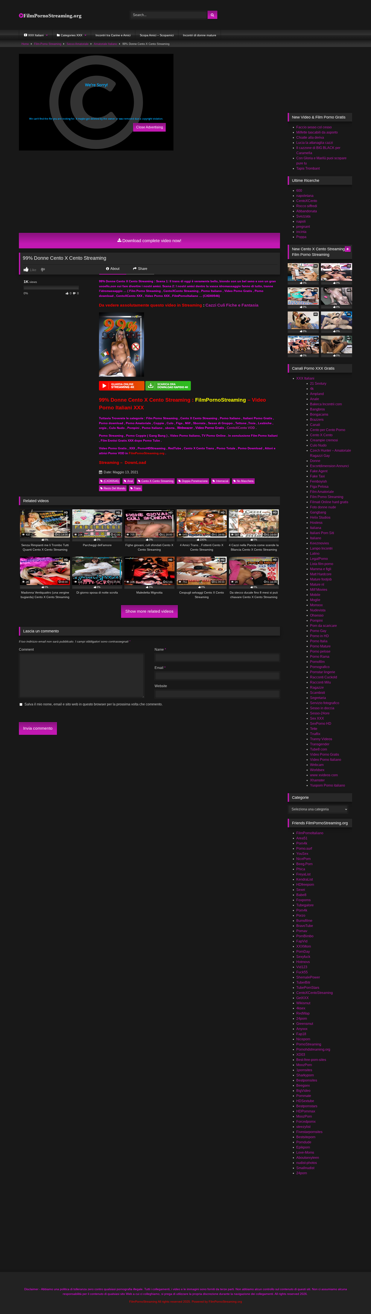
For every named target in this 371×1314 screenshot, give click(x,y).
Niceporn (303, 1039)
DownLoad (135, 462)
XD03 (300, 1054)
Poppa (301, 237)
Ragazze (317, 687)
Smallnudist (305, 1168)
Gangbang (318, 512)
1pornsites (304, 1070)
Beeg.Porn (304, 864)
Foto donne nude (323, 507)
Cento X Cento (321, 435)
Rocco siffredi (306, 206)
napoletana (304, 195)
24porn (301, 1018)
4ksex (300, 1008)
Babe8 (301, 895)
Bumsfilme (304, 920)
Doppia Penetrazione (195, 481)
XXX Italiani (305, 378)
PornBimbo (304, 936)
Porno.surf (304, 848)
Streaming (109, 462)
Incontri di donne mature (199, 35)
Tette (313, 729)
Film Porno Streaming (326, 497)
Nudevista (317, 610)
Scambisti (317, 692)
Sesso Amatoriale (77, 44)
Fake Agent (318, 471)
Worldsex (317, 770)
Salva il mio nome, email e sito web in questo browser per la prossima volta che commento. (93, 704)
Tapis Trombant (308, 168)
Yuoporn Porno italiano (327, 785)
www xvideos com (324, 775)
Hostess (316, 522)
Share (142, 268)
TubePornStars (307, 987)
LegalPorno (319, 559)
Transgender (319, 744)
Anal (130, 481)
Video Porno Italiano (325, 759)
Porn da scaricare (323, 625)
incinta (301, 232)
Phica (300, 869)
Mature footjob (321, 579)
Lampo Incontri (321, 548)
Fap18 (301, 1034)
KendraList (304, 879)
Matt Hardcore (320, 574)
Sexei (300, 890)
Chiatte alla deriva (310, 137)
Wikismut (303, 1003)
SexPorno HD (320, 723)
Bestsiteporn (305, 1137)
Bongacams (319, 414)
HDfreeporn (305, 884)
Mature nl (317, 584)
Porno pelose (320, 651)
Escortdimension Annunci (329, 466)
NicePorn (303, 859)
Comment (26, 649)
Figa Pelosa (319, 486)
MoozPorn (304, 1065)
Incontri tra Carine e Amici (113, 35)
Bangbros (317, 409)
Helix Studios (320, 517)
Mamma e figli (320, 569)
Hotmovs (303, 962)
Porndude (303, 1142)
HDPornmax (305, 1111)
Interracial (222, 481)
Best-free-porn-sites (311, 1060)
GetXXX (302, 998)
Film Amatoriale (322, 492)
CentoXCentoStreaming (314, 993)
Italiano (315, 538)
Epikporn (303, 1147)
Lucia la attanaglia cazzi (314, 142)
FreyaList (303, 874)
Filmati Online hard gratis (329, 502)
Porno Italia (318, 641)
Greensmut (304, 1023)
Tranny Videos (321, 739)
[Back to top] (357, 1301)
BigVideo (303, 1090)
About (114, 268)
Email (160, 668)
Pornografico (320, 667)
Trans (137, 488)
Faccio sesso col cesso (314, 127)
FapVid (301, 941)
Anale (314, 399)
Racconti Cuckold (323, 677)
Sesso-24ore (320, 713)
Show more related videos (149, 611)
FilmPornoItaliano (309, 833)
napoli (301, 221)
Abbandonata (306, 211)
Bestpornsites (306, 1080)
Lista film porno (321, 564)
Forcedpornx (306, 1121)
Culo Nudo (318, 445)
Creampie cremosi (324, 440)
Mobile (315, 595)
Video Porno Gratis (324, 754)
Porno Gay (318, 631)
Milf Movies (318, 589)
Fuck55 (302, 972)
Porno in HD (319, 636)
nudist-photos (306, 1163)
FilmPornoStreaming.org (52, 15)
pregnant (303, 226)
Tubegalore (305, 905)
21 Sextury (318, 383)
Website (161, 686)
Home (25, 44)
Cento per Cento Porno (327, 430)
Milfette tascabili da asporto (317, 132)
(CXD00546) (111, 481)
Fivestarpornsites (309, 1132)
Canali (315, 425)
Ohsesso (317, 615)
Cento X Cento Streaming (157, 481)
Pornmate (303, 1096)
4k (312, 388)
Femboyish (318, 481)
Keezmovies (319, 543)
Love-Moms (305, 1152)
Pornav (301, 931)
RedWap (303, 1013)
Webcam (317, 765)
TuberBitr (303, 982)
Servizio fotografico (324, 703)
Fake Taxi (317, 476)
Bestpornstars (306, 1106)
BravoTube (304, 926)
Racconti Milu (320, 682)
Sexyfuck (303, 957)
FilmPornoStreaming (220, 400)
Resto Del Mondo (114, 488)
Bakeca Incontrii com (326, 404)
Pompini (316, 620)
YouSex (302, 853)
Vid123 (301, 967)
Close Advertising (149, 127)
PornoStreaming (308, 1044)
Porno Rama (319, 656)
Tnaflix (315, 734)
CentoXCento (306, 201)
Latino (314, 553)
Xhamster (317, 780)
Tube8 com (318, 749)
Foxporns (303, 900)
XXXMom (303, 946)
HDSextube (305, 1101)
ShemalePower (308, 977)
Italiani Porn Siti (322, 533)
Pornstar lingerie (322, 672)
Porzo (300, 915)
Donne (315, 461)
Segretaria (318, 698)
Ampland (317, 394)
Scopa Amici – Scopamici (157, 35)
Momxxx (316, 605)
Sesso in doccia (322, 708)
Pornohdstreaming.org (313, 1049)
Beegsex (303, 1085)
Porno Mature (320, 646)
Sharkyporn (305, 1075)
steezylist (303, 1127)
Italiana (315, 528)
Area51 (301, 838)
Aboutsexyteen (307, 1157)
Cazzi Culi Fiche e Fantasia (231, 305)
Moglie (315, 600)
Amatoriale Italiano (105, 44)
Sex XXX (317, 718)
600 (299, 190)
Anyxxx (301, 1029)
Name (160, 649)
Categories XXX (71, 35)
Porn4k (301, 843)
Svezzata (303, 216)
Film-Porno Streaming (47, 44)
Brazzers (317, 419)
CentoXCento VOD (241, 428)
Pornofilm (317, 662)
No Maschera (245, 481)
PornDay (303, 951)
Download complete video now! (151, 240)
